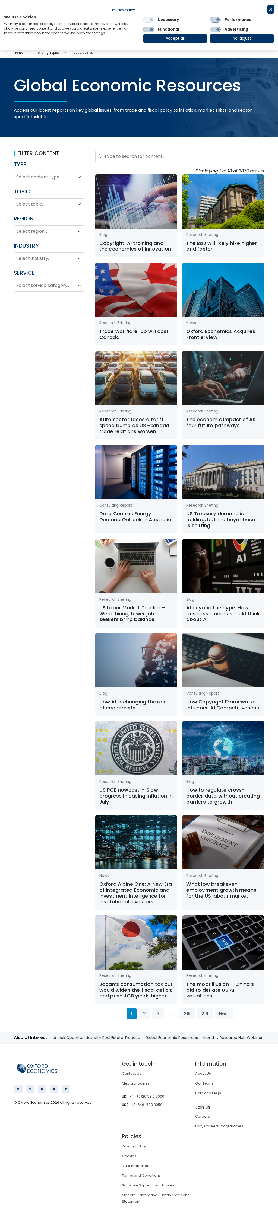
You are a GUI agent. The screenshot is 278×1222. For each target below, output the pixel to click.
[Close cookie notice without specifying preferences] (270, 9)
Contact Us (131, 1073)
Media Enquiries (136, 1083)
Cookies (129, 1156)
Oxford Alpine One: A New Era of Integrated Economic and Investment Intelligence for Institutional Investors (135, 893)
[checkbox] (148, 20)
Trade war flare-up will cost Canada (134, 334)
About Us (203, 1073)
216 (204, 1013)
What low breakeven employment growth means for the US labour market (221, 890)
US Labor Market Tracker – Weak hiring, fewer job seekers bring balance (132, 613)
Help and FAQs (208, 1093)
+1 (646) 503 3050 (147, 1104)
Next (224, 1013)
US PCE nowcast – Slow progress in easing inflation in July (136, 795)
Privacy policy (123, 10)
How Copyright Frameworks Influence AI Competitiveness (222, 704)
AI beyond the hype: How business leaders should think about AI (223, 613)
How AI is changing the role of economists (133, 704)
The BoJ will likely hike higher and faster (221, 246)
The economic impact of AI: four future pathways (220, 422)
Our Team (204, 1083)
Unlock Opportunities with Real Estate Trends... (96, 1037)
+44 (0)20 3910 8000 (146, 1096)
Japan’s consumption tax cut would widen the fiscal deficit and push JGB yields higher (136, 990)
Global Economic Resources (171, 1037)
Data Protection (135, 1165)
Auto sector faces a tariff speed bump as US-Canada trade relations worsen (134, 425)
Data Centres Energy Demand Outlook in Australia (135, 516)
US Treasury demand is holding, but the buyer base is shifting (220, 519)
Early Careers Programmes (219, 1126)
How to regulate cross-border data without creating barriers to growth (223, 795)
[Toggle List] (79, 177)
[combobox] (44, 177)
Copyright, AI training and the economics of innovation (135, 246)
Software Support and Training (149, 1185)
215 (187, 1013)
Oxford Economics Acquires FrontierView (220, 334)
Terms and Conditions (141, 1175)
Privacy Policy (134, 1146)
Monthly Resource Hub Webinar (233, 1037)
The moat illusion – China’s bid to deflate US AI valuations (220, 990)
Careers (202, 1116)
